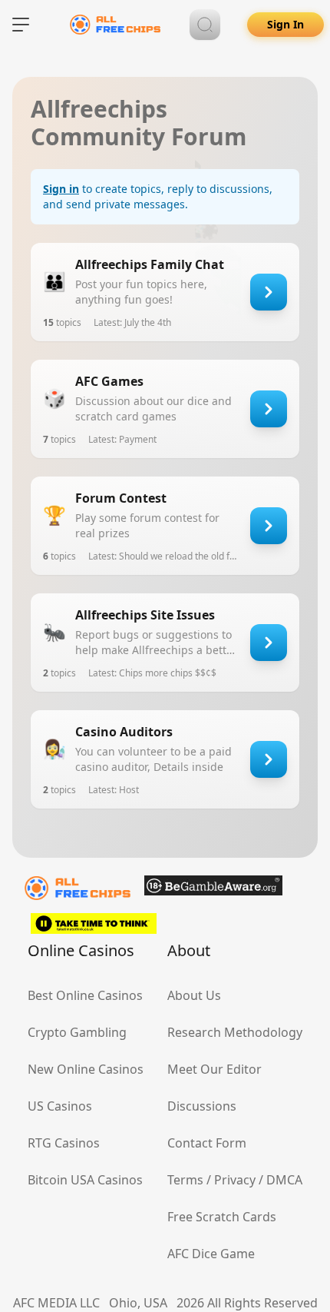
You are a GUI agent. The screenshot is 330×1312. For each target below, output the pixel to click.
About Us (194, 995)
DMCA (284, 1179)
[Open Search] (205, 24)
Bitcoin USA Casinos (85, 1179)
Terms (185, 1179)
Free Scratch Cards (221, 1216)
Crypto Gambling (77, 1032)
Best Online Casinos (85, 995)
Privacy (235, 1179)
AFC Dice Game (211, 1253)
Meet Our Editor (214, 1069)
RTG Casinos (64, 1142)
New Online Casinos (86, 1069)
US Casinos (60, 1106)
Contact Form (206, 1142)
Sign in (61, 188)
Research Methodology (234, 1032)
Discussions (201, 1106)
